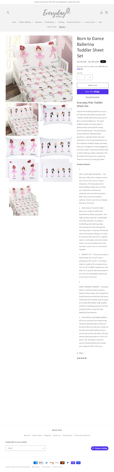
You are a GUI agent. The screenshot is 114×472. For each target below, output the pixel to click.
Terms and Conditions (82, 435)
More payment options (93, 97)
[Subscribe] (43, 448)
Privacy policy (46, 467)
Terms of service (57, 467)
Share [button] (81, 353)
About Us (27, 435)
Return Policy (37, 435)
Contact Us (57, 435)
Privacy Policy (67, 435)
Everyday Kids (14, 467)
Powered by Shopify (24, 467)
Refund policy (36, 467)
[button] (8, 12)
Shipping (47, 435)
